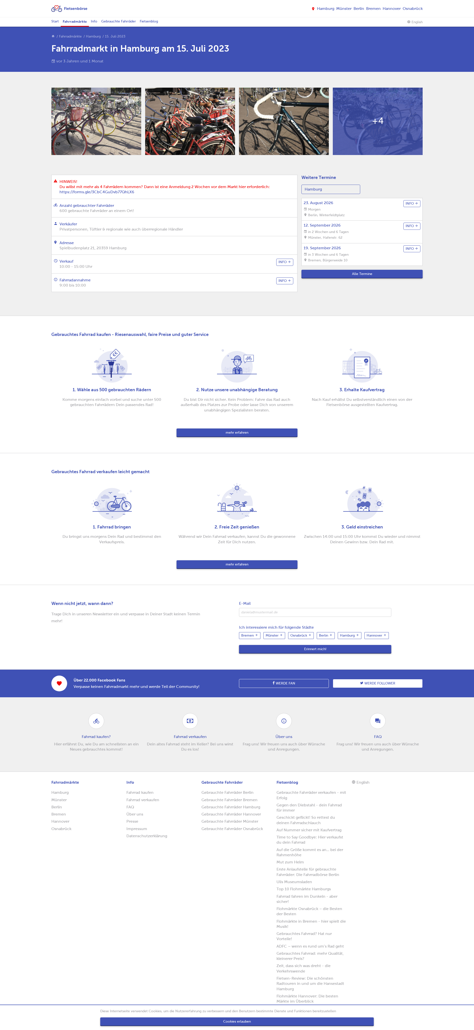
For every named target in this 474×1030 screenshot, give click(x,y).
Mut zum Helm (290, 862)
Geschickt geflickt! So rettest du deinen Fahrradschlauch (305, 820)
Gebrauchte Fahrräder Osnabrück (232, 829)
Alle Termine (362, 274)
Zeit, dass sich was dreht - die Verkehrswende (303, 968)
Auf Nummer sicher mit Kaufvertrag (308, 830)
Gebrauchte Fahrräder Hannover (231, 814)
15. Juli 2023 (115, 36)
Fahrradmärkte (75, 21)
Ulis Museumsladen (294, 882)
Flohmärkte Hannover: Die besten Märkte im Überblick (307, 998)
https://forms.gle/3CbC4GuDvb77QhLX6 (96, 192)
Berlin (359, 8)
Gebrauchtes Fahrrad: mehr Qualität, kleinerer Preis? (310, 956)
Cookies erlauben (237, 1021)
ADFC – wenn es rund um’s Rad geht (310, 946)
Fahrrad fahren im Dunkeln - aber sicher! (306, 899)
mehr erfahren (237, 432)
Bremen (373, 8)
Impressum (136, 829)
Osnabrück (413, 8)
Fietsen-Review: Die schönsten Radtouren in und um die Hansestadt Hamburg (310, 983)
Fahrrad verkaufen (142, 800)
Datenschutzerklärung (146, 836)
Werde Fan (285, 683)
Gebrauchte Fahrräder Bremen (229, 800)
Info (94, 21)
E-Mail (245, 603)
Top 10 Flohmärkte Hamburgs (303, 889)
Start (55, 21)
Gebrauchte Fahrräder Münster (229, 821)
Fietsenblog (149, 21)
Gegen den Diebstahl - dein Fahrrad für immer (309, 807)
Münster (344, 8)
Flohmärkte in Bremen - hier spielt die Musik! (311, 924)
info (283, 262)
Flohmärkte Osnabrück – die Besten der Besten (309, 911)
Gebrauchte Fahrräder (118, 21)
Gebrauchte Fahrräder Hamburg (230, 807)
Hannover (392, 8)
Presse (132, 821)
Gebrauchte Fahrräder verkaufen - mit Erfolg (311, 795)
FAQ (130, 807)
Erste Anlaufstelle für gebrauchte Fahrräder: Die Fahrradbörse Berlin (307, 871)
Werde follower (379, 683)
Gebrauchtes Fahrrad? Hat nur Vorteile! (304, 936)
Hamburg (325, 8)
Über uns (134, 814)
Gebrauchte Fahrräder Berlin (227, 792)
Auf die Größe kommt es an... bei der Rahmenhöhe (309, 852)
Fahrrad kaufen (140, 792)
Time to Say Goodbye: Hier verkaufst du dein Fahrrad (309, 839)
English (417, 22)
